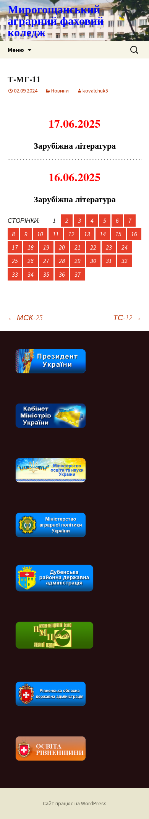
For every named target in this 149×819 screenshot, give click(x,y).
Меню (16, 50)
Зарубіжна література (75, 145)
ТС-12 (127, 317)
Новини (60, 90)
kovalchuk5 (95, 90)
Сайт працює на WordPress (75, 803)
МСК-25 (25, 317)
